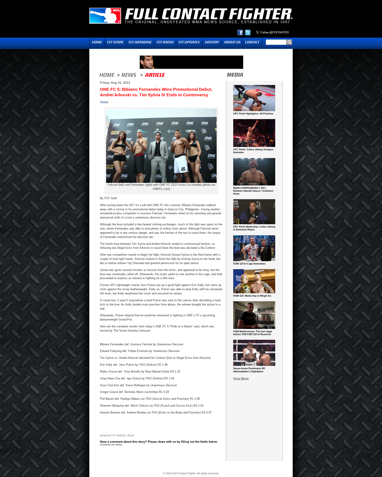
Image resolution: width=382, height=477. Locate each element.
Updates (189, 42)
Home (97, 42)
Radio (165, 42)
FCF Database (140, 42)
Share (103, 102)
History (212, 42)
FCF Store (115, 42)
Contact (252, 42)
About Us (232, 42)
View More (241, 378)
